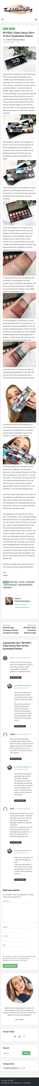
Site (4, 945)
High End (12, 28)
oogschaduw (30, 582)
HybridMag (27, 1083)
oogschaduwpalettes (25, 585)
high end (21, 582)
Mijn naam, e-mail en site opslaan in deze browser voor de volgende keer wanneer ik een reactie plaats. (19, 958)
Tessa (12, 657)
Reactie (6, 901)
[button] (4, 6)
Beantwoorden (15, 677)
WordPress (17, 1083)
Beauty (5, 28)
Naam (5, 927)
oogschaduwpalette (10, 585)
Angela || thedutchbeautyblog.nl (15, 40)
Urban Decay (8, 587)
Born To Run (13, 582)
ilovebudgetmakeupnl (22, 685)
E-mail (6, 936)
